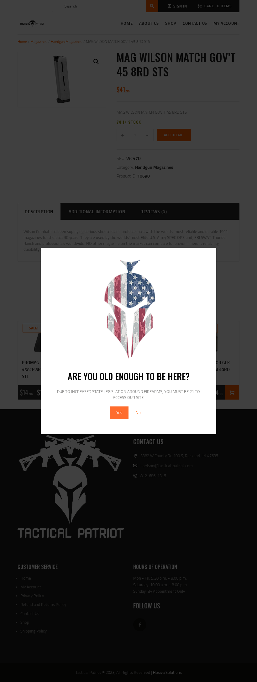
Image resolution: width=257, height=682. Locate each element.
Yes (119, 412)
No (138, 412)
